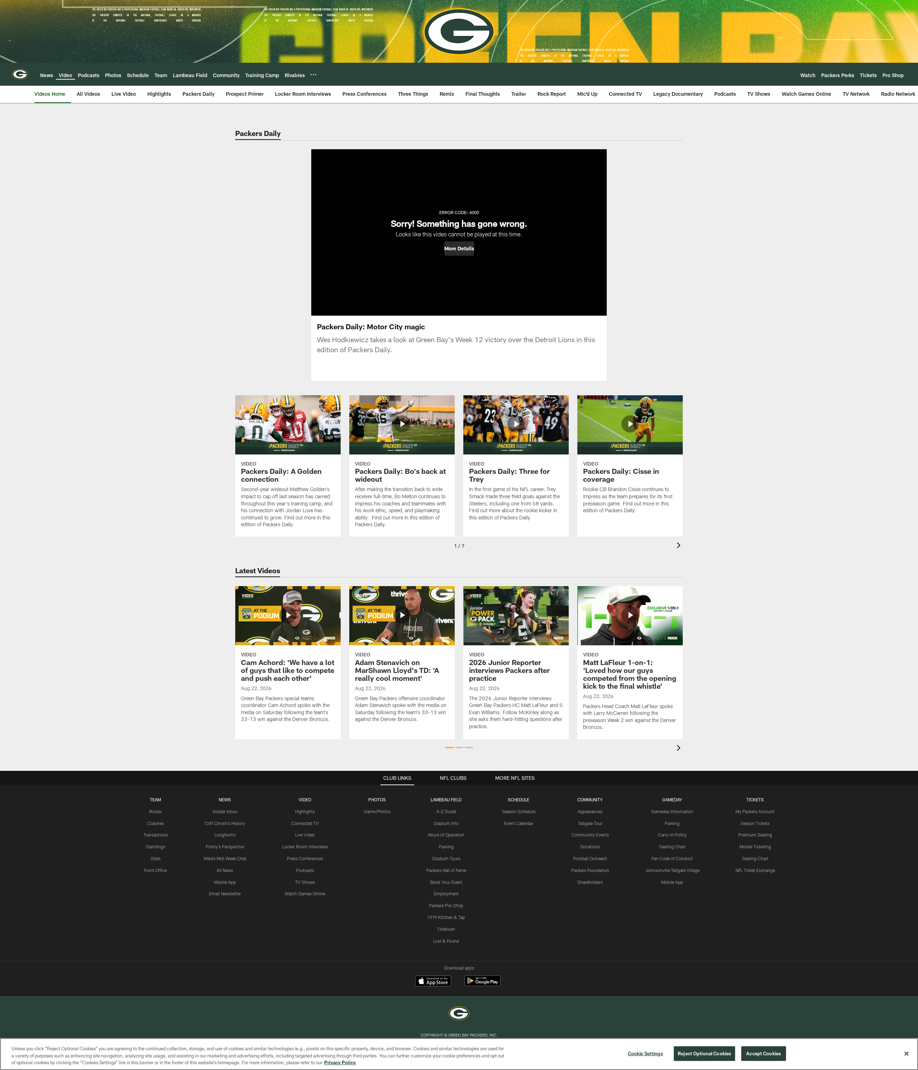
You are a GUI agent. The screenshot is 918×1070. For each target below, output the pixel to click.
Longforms (225, 834)
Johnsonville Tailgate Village (672, 870)
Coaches (155, 823)
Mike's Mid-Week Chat (225, 858)
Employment (446, 893)
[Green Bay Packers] (459, 1014)
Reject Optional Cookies (704, 1053)
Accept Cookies (763, 1053)
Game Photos (377, 811)
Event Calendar (518, 823)
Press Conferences (305, 858)
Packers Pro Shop (446, 905)
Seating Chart (672, 846)
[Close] (906, 1053)
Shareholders (590, 882)
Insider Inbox (225, 811)
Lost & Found (446, 940)
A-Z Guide (446, 811)
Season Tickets (755, 823)
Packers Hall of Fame (446, 870)
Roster (155, 811)
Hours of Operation (446, 834)
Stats (156, 858)
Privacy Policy (340, 1062)
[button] (459, 248)
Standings (155, 846)
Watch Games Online (305, 893)
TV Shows (305, 882)
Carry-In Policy (672, 834)
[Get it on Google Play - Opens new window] (482, 984)
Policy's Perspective (225, 846)
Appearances (590, 811)
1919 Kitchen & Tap (446, 917)
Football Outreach (590, 858)
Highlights (305, 811)
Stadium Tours (446, 858)
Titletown (446, 929)
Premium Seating (755, 834)
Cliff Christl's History (225, 823)
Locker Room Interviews (305, 846)
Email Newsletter (225, 893)
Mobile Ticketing (755, 846)
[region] (459, 1054)
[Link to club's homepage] (20, 74)
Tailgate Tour (590, 823)
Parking (446, 846)
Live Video (305, 834)
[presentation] (680, 546)
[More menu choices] (313, 74)
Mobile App (225, 882)
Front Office (155, 870)
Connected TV (305, 823)
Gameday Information (672, 811)
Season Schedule (518, 811)
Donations (590, 846)
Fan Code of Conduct (672, 858)
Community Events (590, 834)
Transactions (155, 834)
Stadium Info (446, 823)
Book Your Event (446, 882)
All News (225, 870)
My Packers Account (755, 811)
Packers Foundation (590, 870)
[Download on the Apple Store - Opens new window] (433, 982)
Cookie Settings (645, 1053)
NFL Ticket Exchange (755, 870)
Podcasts (305, 870)
